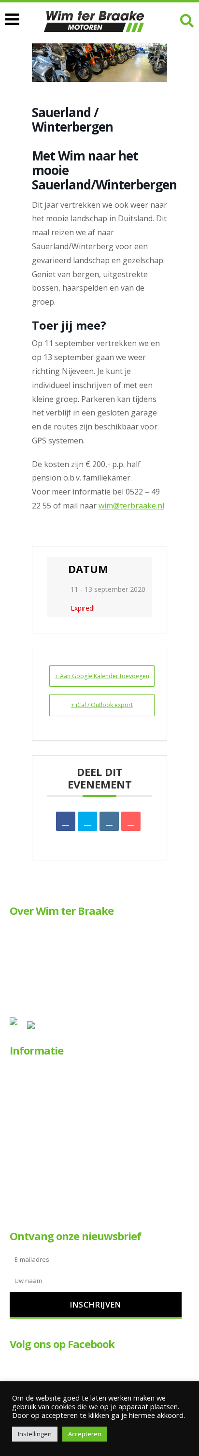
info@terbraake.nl (85, 943)
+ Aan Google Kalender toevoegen (102, 676)
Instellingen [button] (35, 1433)
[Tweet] (87, 821)
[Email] (131, 821)
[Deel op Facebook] (65, 821)
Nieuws (31, 1181)
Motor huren (39, 1087)
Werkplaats (36, 1103)
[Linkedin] (109, 821)
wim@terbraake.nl (131, 505)
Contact (31, 1197)
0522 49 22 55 (32, 943)
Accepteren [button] (84, 1433)
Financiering (38, 1134)
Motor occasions (45, 1072)
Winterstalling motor (51, 1165)
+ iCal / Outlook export (102, 705)
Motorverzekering (47, 1150)
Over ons (33, 1118)
